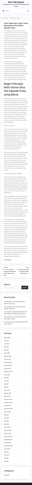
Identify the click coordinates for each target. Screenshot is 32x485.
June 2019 (6, 455)
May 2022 (6, 347)
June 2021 (6, 381)
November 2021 (8, 365)
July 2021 (6, 378)
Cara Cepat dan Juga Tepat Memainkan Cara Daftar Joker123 (16, 323)
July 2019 (6, 452)
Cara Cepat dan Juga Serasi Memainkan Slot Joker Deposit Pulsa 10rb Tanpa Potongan (15, 312)
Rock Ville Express (16, 2)
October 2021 (7, 368)
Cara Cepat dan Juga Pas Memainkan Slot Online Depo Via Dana (15, 318)
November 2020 (8, 402)
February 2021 (7, 393)
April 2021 (6, 387)
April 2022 (6, 350)
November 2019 (8, 439)
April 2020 (6, 424)
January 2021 (7, 396)
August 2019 (7, 449)
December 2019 (8, 436)
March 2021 (7, 390)
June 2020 (6, 418)
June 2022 (6, 344)
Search (7, 284)
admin (5, 18)
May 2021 (6, 384)
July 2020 (6, 415)
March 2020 (7, 427)
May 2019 (6, 458)
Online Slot (8, 260)
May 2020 (6, 421)
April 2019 (6, 461)
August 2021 (7, 374)
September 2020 (8, 408)
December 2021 (8, 362)
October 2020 (7, 405)
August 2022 (7, 337)
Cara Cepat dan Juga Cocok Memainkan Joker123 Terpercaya (14, 307)
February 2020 (7, 430)
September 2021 (8, 371)
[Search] (28, 11)
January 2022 (7, 359)
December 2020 (8, 399)
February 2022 (7, 356)
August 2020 (7, 412)
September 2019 (8, 446)
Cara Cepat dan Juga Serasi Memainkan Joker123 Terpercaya (14, 302)
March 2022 (7, 353)
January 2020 (7, 433)
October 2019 (7, 442)
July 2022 (6, 340)
